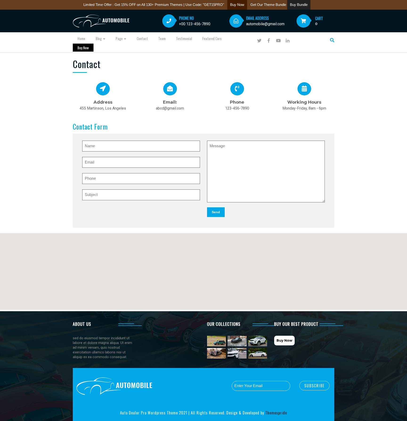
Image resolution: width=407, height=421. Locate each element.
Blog (99, 38)
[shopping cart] (303, 21)
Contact (142, 38)
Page (119, 38)
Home (81, 38)
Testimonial (184, 38)
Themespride (275, 413)
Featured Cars (211, 38)
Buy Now (83, 47)
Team (162, 38)
